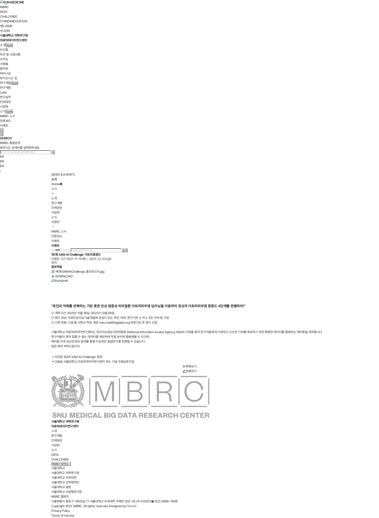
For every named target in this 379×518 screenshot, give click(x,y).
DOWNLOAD (63, 276)
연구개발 (5, 83)
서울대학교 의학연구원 (65, 473)
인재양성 (5, 102)
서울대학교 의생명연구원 (66, 492)
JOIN (6, 31)
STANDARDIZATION (13, 21)
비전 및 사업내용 (10, 54)
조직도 (4, 59)
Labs (3, 92)
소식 (3, 111)
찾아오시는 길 (8, 78)
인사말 (4, 50)
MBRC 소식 (7, 116)
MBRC (4, 7)
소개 (3, 45)
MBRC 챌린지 (60, 496)
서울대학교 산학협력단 (65, 482)
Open (9, 45)
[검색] (53, 152)
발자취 (4, 69)
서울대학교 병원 (61, 487)
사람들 (4, 64)
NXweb (132, 506)
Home (55, 184)
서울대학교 (58, 468)
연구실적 (5, 97)
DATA (3, 12)
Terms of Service (62, 515)
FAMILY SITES (60, 463)
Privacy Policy (60, 511)
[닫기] (1, 134)
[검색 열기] (1, 130)
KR (2, 156)
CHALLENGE (8, 16)
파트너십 (5, 73)
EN (2, 166)
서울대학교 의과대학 (64, 477)
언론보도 (5, 121)
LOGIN (7, 26)
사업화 (4, 106)
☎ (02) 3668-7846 (164, 501)
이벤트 (4, 125)
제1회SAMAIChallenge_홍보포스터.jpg (79, 271)
